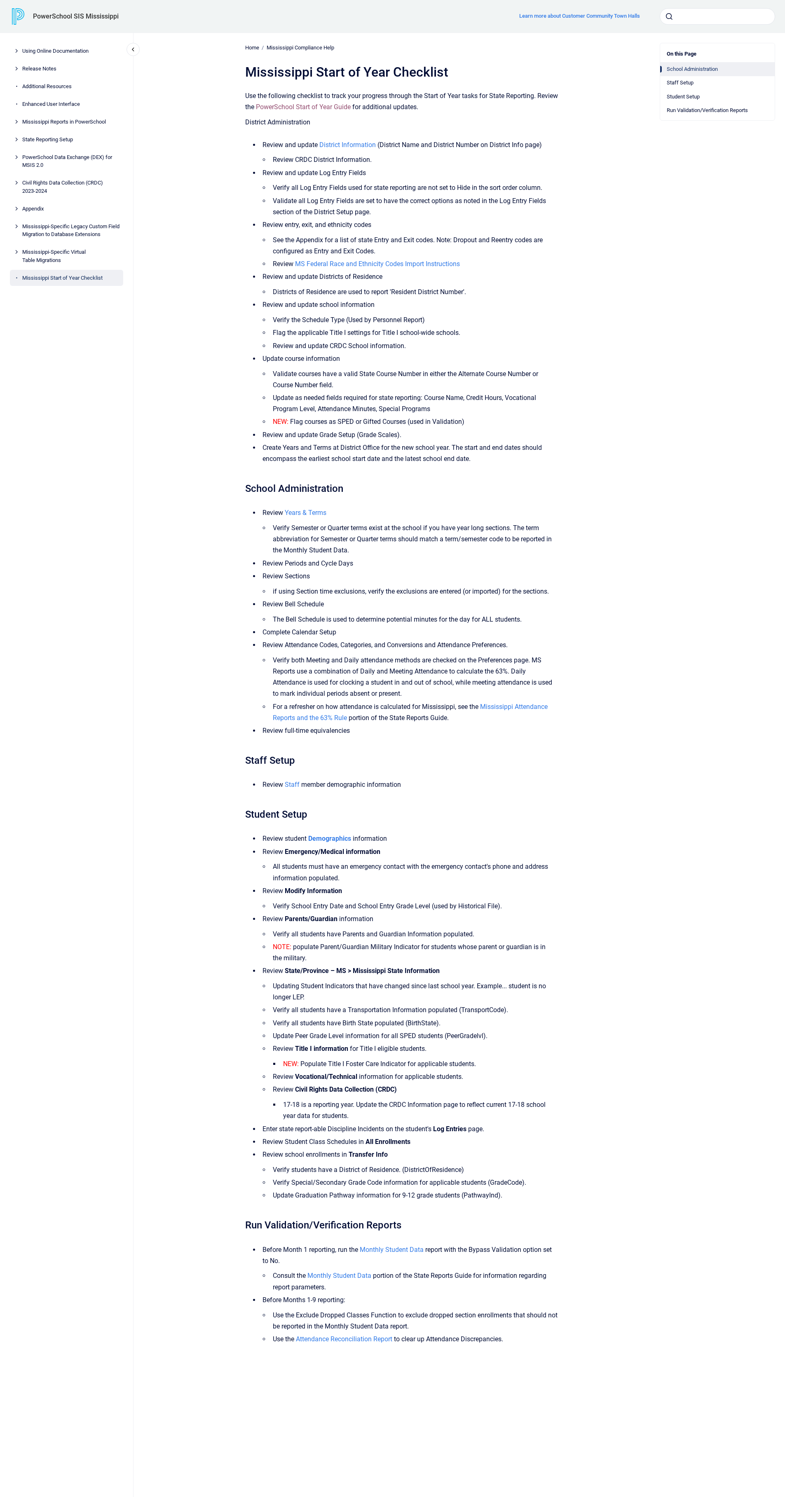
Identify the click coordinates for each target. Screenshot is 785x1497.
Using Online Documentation (55, 51)
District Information (347, 145)
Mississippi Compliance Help (300, 47)
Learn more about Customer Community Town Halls (579, 16)
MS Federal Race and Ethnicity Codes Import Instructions (377, 264)
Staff (292, 784)
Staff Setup (680, 83)
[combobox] (717, 16)
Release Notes (39, 68)
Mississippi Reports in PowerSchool (64, 122)
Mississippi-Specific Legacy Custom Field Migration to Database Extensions (71, 230)
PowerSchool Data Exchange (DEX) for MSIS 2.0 (67, 161)
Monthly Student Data (392, 1250)
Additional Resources (47, 86)
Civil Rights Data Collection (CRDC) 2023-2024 (62, 187)
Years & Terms (305, 513)
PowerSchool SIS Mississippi (76, 16)
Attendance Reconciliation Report (344, 1339)
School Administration (692, 69)
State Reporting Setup (47, 139)
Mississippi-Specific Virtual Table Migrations (54, 256)
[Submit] (669, 16)
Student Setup (683, 97)
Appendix (33, 209)
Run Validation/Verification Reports (707, 110)
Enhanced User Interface (51, 104)
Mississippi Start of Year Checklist (62, 278)
